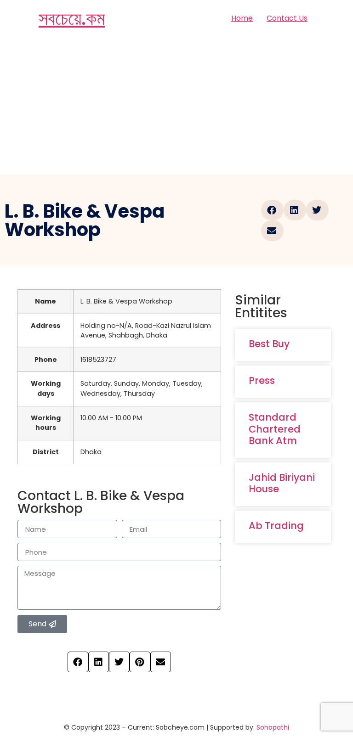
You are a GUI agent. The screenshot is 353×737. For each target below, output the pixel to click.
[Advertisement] (176, 105)
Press (262, 380)
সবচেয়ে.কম (72, 18)
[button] (272, 210)
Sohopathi (272, 727)
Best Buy (269, 343)
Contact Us (287, 18)
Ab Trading (276, 525)
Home (242, 18)
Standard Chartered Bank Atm (275, 429)
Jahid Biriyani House (282, 483)
